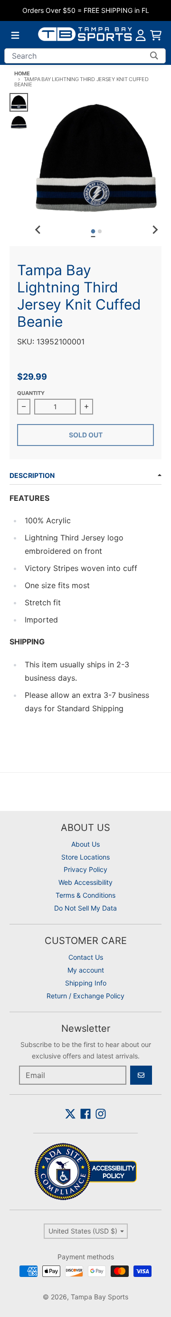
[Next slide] (155, 230)
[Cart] (156, 35)
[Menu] (15, 35)
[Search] (154, 56)
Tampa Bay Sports (99, 1297)
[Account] (140, 35)
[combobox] (85, 56)
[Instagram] (100, 1114)
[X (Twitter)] (70, 1114)
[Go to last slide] (38, 230)
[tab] (93, 231)
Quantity (31, 393)
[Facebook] (85, 1114)
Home (22, 73)
